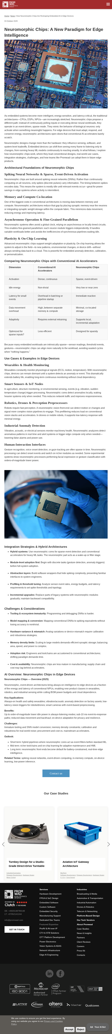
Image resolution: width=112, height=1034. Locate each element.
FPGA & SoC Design (49, 898)
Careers (80, 946)
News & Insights (84, 933)
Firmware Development (14, 875)
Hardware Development (50, 894)
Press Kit (81, 950)
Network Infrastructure (50, 950)
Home (6, 16)
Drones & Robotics (85, 907)
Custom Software (47, 907)
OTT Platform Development (52, 937)
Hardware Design (28, 875)
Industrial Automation (14, 873)
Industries (82, 889)
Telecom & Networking (87, 911)
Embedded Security (49, 911)
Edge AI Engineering (49, 955)
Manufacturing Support (50, 916)
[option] (29, 844)
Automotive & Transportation (90, 898)
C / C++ (62, 877)
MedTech (63, 873)
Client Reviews (83, 942)
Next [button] (108, 844)
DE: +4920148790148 (15, 911)
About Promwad (85, 924)
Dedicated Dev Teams (50, 920)
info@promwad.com (14, 920)
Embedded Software (49, 902)
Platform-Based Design (88, 916)
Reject (80, 1029)
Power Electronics (48, 941)
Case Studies (83, 929)
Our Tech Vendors (86, 920)
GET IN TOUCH (16, 929)
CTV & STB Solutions (49, 933)
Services (44, 889)
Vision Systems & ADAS (50, 946)
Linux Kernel (70, 877)
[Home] (10, 4)
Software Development (68, 875)
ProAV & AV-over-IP (48, 928)
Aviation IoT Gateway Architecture (76, 863)
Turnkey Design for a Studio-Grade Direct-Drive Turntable (26, 863)
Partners (81, 937)
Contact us (56, 773)
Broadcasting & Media (87, 894)
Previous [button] (3, 844)
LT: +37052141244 (13, 914)
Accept (69, 1029)
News (12, 16)
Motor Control (11, 877)
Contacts (81, 955)
